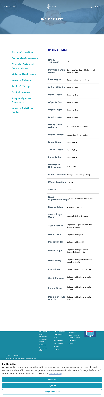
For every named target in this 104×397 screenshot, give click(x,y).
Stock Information (22, 52)
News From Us (58, 343)
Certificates (42, 345)
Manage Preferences (52, 392)
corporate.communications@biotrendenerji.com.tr (21, 358)
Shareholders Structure (43, 340)
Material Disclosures (24, 74)
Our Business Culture (43, 349)
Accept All (52, 380)
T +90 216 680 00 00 (12, 355)
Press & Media (58, 334)
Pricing (71, 344)
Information (72, 341)
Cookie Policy (55, 373)
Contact (56, 350)
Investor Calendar (22, 80)
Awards (56, 347)
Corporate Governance (25, 58)
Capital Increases (22, 92)
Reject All (52, 386)
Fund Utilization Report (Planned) (74, 336)
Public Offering (21, 86)
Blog (55, 337)
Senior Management (43, 335)
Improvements (58, 340)
